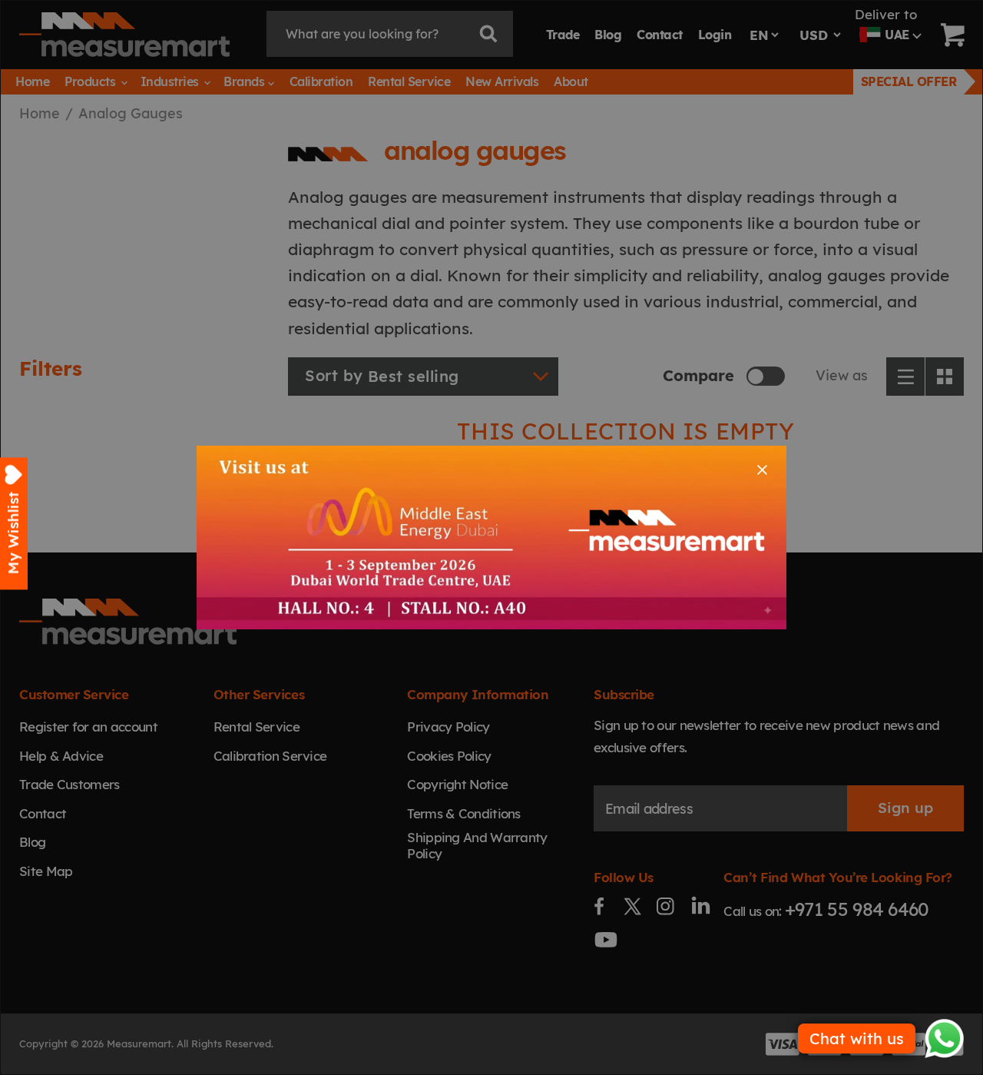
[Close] (762, 469)
